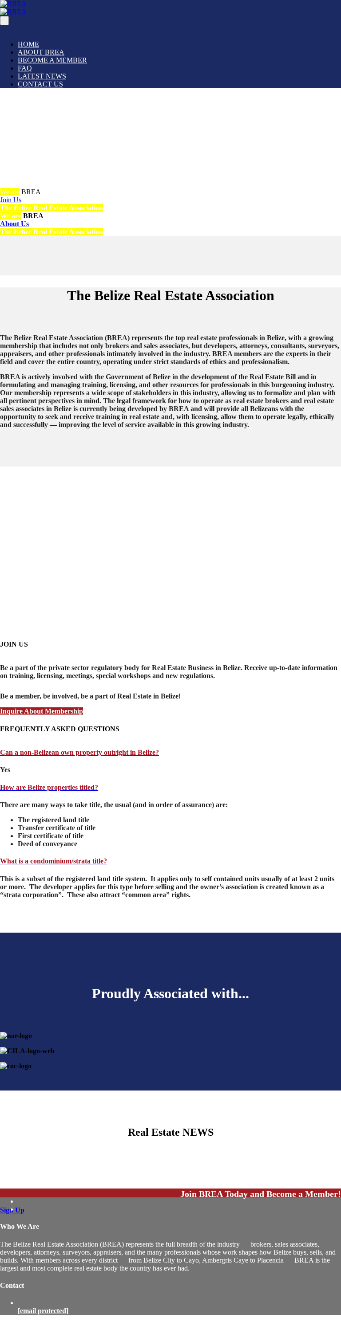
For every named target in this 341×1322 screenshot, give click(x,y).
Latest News (42, 76)
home (28, 44)
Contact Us (40, 84)
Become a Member (52, 60)
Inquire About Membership (41, 711)
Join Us (10, 200)
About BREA (41, 52)
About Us (14, 224)
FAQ (25, 68)
